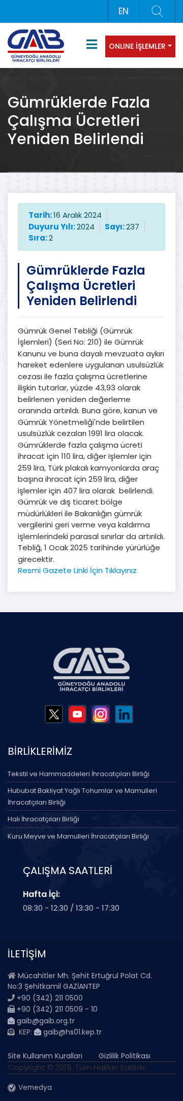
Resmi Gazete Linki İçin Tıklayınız (77, 570)
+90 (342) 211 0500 (50, 998)
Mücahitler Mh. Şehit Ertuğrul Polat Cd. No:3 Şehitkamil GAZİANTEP (80, 981)
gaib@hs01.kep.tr (71, 1032)
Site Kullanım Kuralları (45, 1056)
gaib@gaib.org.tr (45, 1021)
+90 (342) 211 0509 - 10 (56, 1009)
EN (123, 11)
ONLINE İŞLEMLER (137, 46)
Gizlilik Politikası (124, 1056)
